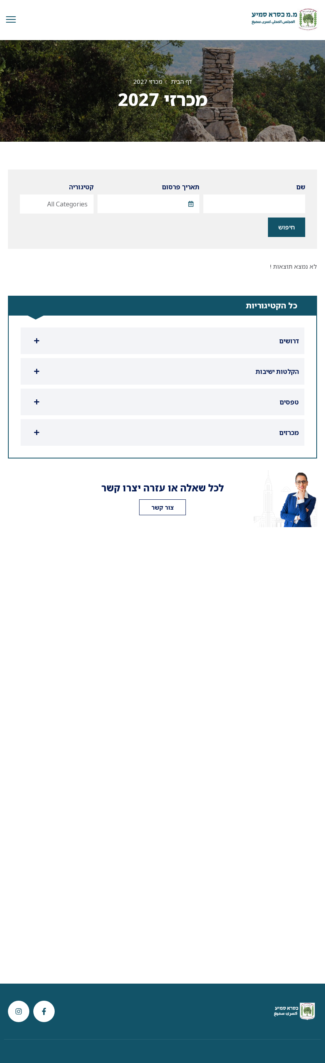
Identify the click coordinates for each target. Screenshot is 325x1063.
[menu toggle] (11, 20)
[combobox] (57, 204)
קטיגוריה (81, 187)
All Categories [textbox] (67, 204)
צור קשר (162, 507)
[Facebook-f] (44, 1011)
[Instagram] (18, 1011)
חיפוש (286, 227)
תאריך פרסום (180, 187)
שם (300, 187)
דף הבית (181, 81)
